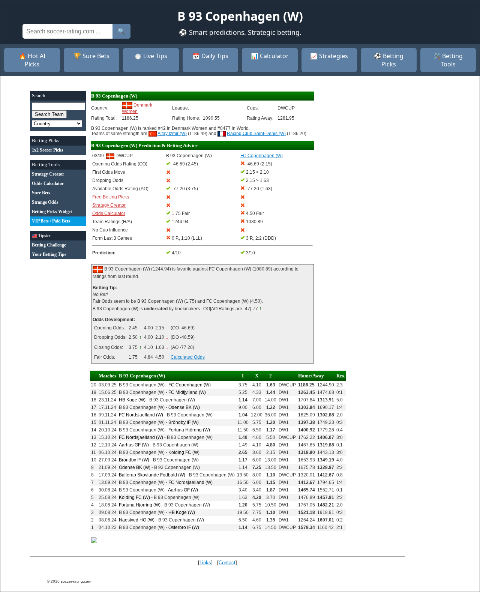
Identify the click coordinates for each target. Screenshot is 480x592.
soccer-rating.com (76, 581)
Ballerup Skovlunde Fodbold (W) (152, 475)
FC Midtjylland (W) (187, 392)
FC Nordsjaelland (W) (141, 415)
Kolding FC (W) (184, 452)
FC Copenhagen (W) (189, 385)
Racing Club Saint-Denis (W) (256, 133)
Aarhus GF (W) (134, 445)
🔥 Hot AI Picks (32, 60)
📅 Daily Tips (210, 56)
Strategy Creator (109, 205)
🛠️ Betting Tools (448, 60)
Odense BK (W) (184, 407)
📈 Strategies (329, 56)
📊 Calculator (270, 56)
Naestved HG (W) (136, 520)
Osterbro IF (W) (183, 527)
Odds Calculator (108, 213)
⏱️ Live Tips (150, 56)
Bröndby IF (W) (183, 422)
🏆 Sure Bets (92, 56)
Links (205, 562)
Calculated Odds (188, 357)
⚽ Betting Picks (389, 60)
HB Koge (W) (132, 400)
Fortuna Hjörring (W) (189, 430)
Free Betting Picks (110, 197)
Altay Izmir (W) (172, 133)
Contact (227, 562)
